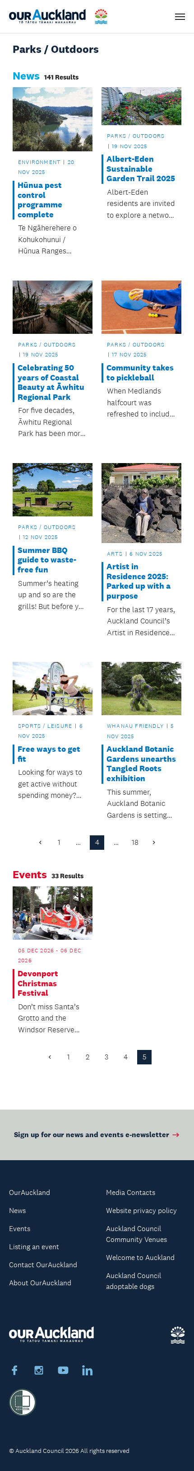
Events (19, 1228)
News (17, 1210)
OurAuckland (29, 1192)
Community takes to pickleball (140, 373)
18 (135, 842)
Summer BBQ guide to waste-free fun (47, 560)
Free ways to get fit (49, 754)
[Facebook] (14, 1371)
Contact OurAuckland (43, 1265)
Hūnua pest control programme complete (40, 200)
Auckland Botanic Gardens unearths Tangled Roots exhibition (141, 764)
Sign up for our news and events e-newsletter (91, 1134)
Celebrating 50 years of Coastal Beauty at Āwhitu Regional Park (51, 382)
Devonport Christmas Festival (38, 983)
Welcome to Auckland (140, 1257)
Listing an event (34, 1246)
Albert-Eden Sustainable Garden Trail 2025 (140, 169)
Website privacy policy (141, 1210)
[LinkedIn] (87, 1371)
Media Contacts (130, 1192)
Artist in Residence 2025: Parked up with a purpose (138, 581)
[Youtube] (63, 1371)
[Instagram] (38, 1371)
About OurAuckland (40, 1283)
